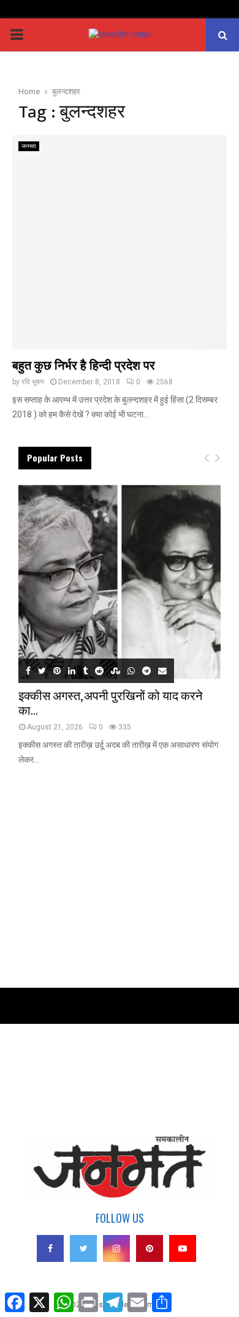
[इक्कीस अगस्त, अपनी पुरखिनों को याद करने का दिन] (119, 582)
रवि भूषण (32, 382)
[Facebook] (50, 1248)
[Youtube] (182, 1248)
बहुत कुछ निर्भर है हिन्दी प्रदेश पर (83, 366)
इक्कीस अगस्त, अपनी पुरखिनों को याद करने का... (110, 704)
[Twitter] (83, 1248)
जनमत (28, 146)
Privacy (30, 1062)
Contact (30, 1079)
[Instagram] (116, 1248)
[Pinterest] (149, 1248)
